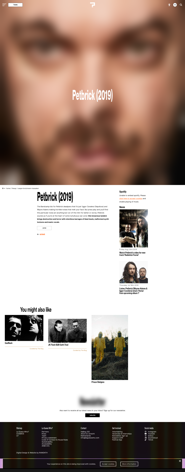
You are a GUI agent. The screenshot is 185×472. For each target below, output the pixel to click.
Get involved (116, 428)
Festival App (117, 440)
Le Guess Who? (22, 432)
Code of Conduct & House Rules (55, 440)
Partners (45, 432)
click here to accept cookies (130, 199)
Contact (83, 428)
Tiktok (150, 440)
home (8, 188)
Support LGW (117, 438)
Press (44, 434)
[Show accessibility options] (169, 5)
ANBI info (46, 446)
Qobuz (150, 436)
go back (42, 234)
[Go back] (3, 188)
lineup (14, 188)
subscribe (92, 415)
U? (17, 436)
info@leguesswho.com (90, 438)
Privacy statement (49, 438)
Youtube (151, 434)
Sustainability (47, 442)
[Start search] (180, 5)
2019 (44, 228)
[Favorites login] (175, 5)
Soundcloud (153, 438)
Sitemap (19, 428)
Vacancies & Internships (122, 434)
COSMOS (20, 434)
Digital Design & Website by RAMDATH (32, 453)
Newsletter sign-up (120, 436)
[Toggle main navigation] (4, 4)
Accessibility (47, 444)
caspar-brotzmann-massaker (28, 188)
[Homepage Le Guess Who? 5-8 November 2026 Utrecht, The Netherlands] (92, 4)
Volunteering (117, 432)
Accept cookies (108, 464)
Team (44, 436)
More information (129, 464)
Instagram (152, 432)
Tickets (15, 5)
